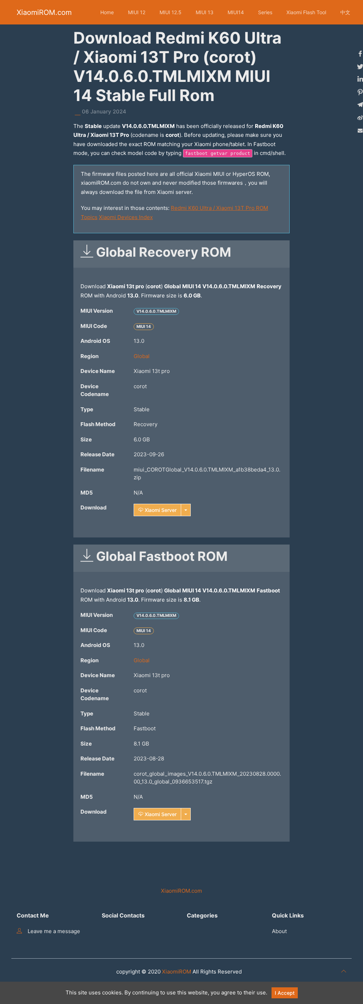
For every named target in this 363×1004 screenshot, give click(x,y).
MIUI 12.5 (171, 12)
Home (107, 12)
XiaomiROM (176, 971)
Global (142, 356)
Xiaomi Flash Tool (306, 12)
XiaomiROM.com (44, 12)
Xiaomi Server (160, 510)
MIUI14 (236, 12)
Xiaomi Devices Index (126, 217)
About (279, 931)
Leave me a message (54, 931)
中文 (345, 12)
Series (265, 12)
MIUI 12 (136, 12)
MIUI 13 (204, 12)
